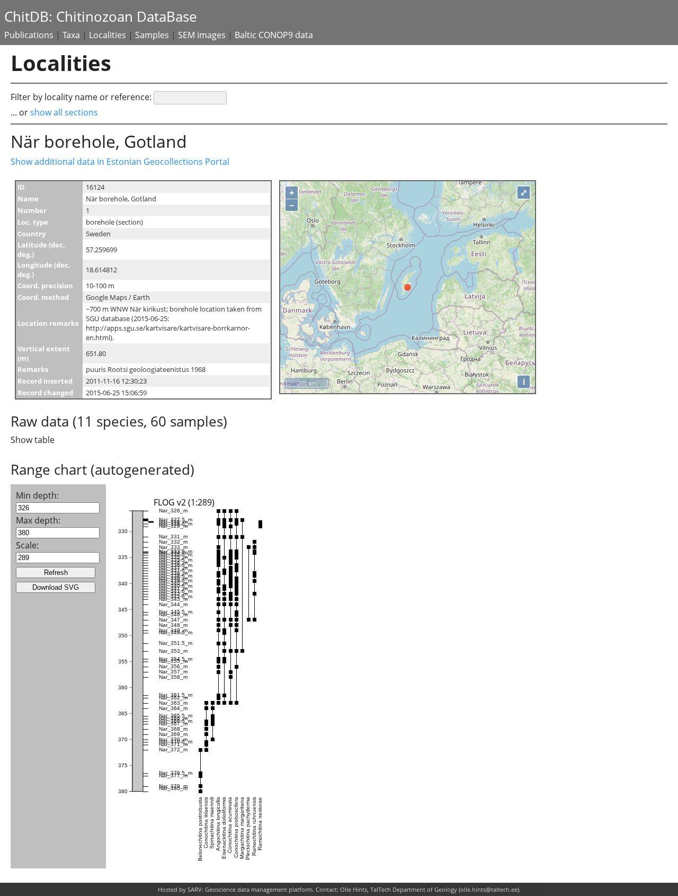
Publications (28, 35)
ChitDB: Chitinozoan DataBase (100, 16)
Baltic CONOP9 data (274, 35)
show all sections (64, 112)
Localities (107, 35)
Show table (33, 440)
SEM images (202, 35)
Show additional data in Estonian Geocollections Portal (120, 161)
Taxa (71, 35)
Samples (152, 35)
